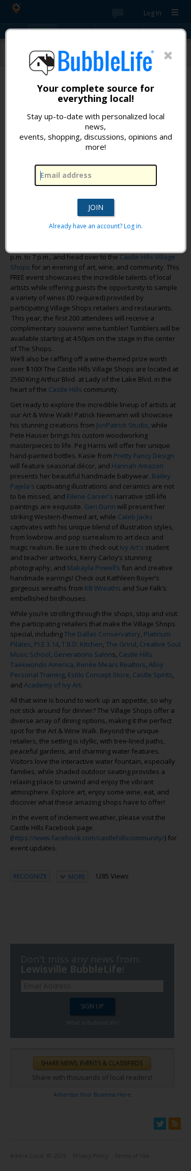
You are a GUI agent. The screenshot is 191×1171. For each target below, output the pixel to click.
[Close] (168, 56)
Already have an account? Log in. (96, 226)
